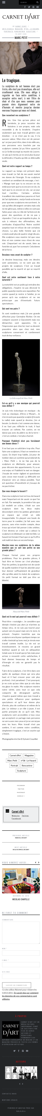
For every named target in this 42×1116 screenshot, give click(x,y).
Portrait (14, 765)
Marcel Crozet (21, 836)
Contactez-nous (9, 1094)
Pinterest (21, 792)
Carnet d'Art (21, 26)
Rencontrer (19, 31)
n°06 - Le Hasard (31, 29)
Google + (21, 796)
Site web (6, 972)
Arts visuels (8, 29)
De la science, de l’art (21, 848)
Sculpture (31, 31)
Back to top (20, 1111)
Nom (4, 949)
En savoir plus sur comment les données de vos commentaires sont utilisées (20, 995)
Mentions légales (10, 1100)
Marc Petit (12, 760)
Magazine (19, 29)
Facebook (21, 785)
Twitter (21, 789)
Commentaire (7, 920)
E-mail (5, 960)
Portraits (8, 31)
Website (16, 816)
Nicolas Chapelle (20, 899)
